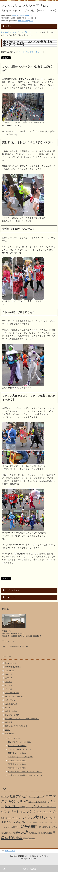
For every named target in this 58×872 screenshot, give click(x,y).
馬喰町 (26, 838)
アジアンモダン (35, 797)
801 (5, 797)
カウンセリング (18, 801)
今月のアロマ (10, 700)
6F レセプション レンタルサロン (20, 757)
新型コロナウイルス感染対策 (16, 726)
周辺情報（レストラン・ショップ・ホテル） (22, 719)
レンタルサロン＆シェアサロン (25, 6)
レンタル (13, 817)
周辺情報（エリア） (34, 52)
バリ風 (22, 806)
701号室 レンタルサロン (17, 761)
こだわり (8, 678)
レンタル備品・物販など (14, 696)
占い (40, 827)
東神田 (31, 833)
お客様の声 (9, 671)
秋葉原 (43, 833)
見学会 (7, 730)
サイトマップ (10, 851)
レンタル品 (33, 822)
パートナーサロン (12, 693)
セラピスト (12, 806)
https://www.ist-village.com (22, 16)
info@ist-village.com (25, 21)
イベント (20, 52)
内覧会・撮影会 (11, 711)
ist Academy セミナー (13, 663)
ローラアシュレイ (45, 822)
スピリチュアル (40, 802)
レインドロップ (46, 811)
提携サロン (8, 833)
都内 (12, 838)
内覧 (20, 827)
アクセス (8, 682)
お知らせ (8, 674)
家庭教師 (46, 827)
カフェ (30, 802)
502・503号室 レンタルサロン (19, 749)
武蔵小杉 (37, 833)
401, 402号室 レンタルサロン (20, 742)
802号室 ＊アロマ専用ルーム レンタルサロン (25, 775)
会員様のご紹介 (11, 704)
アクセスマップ (8, 641)
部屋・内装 (9, 733)
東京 (25, 832)
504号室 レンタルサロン (17, 753)
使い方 (7, 708)
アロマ (47, 796)
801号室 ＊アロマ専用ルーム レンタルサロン (25, 772)
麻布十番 (32, 838)
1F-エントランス (14, 738)
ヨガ (22, 811)
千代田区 (30, 827)
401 (2, 797)
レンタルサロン (33, 817)
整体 (18, 832)
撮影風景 (8, 722)
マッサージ (12, 811)
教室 (13, 833)
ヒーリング (32, 806)
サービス (8, 689)
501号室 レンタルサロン (17, 746)
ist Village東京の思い (13, 667)
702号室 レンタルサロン (17, 764)
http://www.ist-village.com (18, 646)
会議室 (14, 827)
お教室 (11, 796)
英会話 (49, 833)
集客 (19, 838)
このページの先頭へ (30, 869)
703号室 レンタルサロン (17, 768)
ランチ (31, 811)
